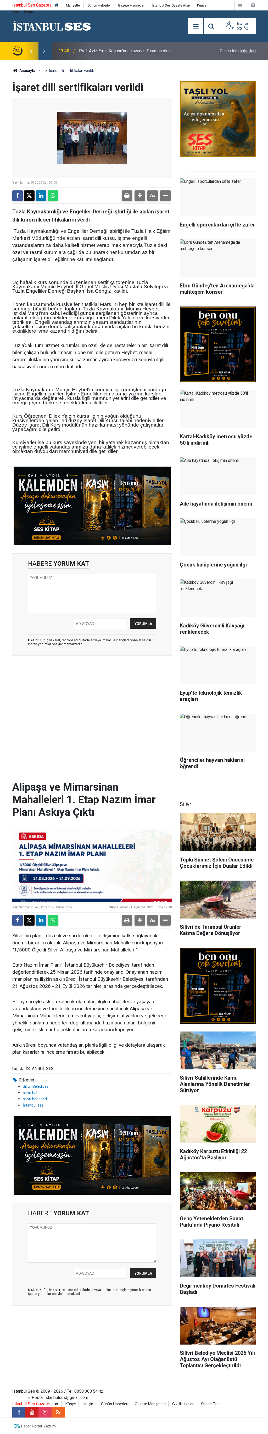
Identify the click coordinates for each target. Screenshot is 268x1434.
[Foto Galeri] (253, 5)
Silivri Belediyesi (36, 1086)
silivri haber (32, 1092)
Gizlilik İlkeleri (183, 1404)
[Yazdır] (127, 195)
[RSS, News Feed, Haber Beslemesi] (58, 1412)
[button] (140, 195)
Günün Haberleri (99, 5)
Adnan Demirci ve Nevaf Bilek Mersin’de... (117, 50)
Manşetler (73, 5)
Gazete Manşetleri (131, 5)
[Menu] (195, 26)
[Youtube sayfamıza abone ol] (31, 1412)
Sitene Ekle (210, 1404)
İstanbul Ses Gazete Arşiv (171, 5)
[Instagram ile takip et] (45, 1412)
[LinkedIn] (41, 195)
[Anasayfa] (56, 5)
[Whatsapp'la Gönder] (53, 195)
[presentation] (31, 51)
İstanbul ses (33, 1105)
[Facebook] (17, 195)
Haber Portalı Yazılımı (39, 1426)
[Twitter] (29, 195)
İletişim (88, 1404)
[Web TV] (240, 5)
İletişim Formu (23, 12)
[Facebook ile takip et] (18, 1412)
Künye (201, 5)
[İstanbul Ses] (52, 25)
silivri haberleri (35, 1099)
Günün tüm (238, 50)
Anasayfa (27, 71)
